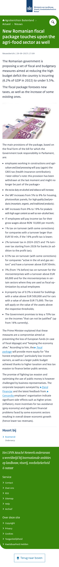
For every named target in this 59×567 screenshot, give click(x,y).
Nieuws (18, 24)
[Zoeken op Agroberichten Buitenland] (53, 22)
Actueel (6, 24)
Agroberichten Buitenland (19, 20)
